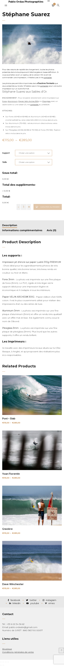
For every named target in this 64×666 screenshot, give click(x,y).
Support (6, 153)
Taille (4, 162)
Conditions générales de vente (18, 652)
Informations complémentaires (22, 230)
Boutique (7, 649)
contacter (48, 77)
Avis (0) (51, 230)
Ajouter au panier (50, 207)
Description (9, 225)
